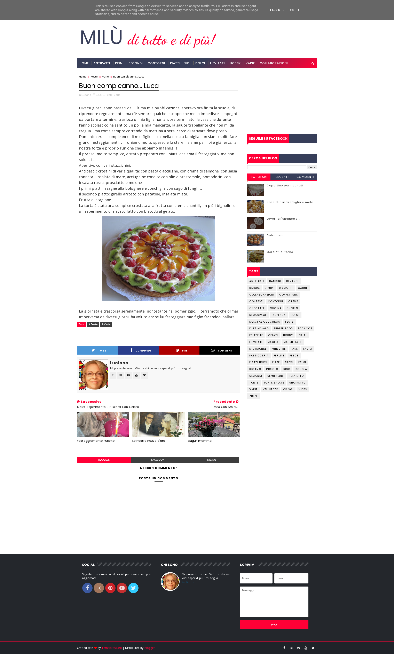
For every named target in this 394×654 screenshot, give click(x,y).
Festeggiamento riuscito (96, 440)
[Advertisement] (282, 101)
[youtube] (306, 648)
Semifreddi (275, 376)
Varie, (117, 95)
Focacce (305, 328)
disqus (211, 459)
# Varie (106, 324)
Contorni (156, 63)
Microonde (258, 348)
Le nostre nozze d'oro (148, 440)
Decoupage (258, 315)
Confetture (288, 294)
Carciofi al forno (280, 252)
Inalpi (302, 335)
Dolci (200, 63)
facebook (157, 459)
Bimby (269, 288)
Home (84, 63)
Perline (279, 355)
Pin (184, 350)
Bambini (275, 281)
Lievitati (217, 63)
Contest (256, 301)
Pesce (294, 355)
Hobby (235, 63)
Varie (250, 63)
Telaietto (296, 376)
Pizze (276, 362)
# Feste (93, 324)
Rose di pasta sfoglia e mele (290, 202)
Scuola (301, 369)
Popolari (259, 177)
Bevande (292, 281)
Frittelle (256, 335)
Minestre (279, 348)
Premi (289, 362)
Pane (294, 348)
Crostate (257, 308)
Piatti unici (258, 362)
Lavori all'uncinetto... (283, 219)
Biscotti (286, 288)
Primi (119, 63)
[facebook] (284, 648)
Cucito (292, 308)
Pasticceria (259, 355)
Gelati (273, 335)
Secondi (136, 63)
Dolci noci (275, 235)
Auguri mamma (200, 440)
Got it (295, 10)
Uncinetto (297, 382)
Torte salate (274, 382)
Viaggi (288, 389)
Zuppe (253, 396)
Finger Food (283, 328)
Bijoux (254, 288)
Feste (289, 321)
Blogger (149, 648)
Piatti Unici (180, 63)
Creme (293, 301)
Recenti (282, 177)
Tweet (103, 350)
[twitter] (313, 648)
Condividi (143, 350)
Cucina (275, 308)
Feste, (109, 95)
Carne (303, 288)
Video (303, 389)
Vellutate (270, 389)
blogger (104, 459)
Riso (286, 369)
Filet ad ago (259, 328)
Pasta (307, 348)
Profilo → (188, 582)
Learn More (277, 10)
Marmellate (293, 342)
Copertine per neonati (285, 185)
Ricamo (255, 369)
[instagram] (291, 648)
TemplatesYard (112, 648)
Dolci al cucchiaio (264, 321)
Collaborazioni (274, 63)
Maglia (273, 342)
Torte (254, 382)
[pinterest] (299, 648)
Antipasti (102, 63)
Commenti (226, 350)
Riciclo (272, 369)
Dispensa (279, 315)
